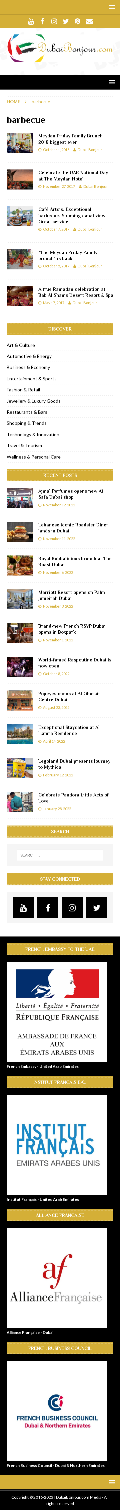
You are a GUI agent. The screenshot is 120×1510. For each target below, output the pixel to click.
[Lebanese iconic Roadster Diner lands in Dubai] (20, 532)
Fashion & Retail (23, 389)
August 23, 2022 (56, 707)
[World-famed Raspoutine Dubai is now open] (20, 667)
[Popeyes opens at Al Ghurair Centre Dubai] (20, 700)
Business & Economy (28, 367)
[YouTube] (31, 21)
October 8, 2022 (56, 673)
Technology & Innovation (33, 434)
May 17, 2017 (53, 302)
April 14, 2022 (54, 741)
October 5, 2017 (56, 266)
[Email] (89, 21)
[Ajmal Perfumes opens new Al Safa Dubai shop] (20, 498)
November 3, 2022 (58, 606)
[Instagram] (54, 21)
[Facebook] (42, 21)
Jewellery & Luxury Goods (34, 401)
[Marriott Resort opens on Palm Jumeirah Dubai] (20, 599)
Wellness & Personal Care (34, 457)
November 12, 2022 (59, 505)
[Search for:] (60, 855)
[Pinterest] (77, 21)
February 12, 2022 (58, 775)
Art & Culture (21, 345)
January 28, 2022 (57, 808)
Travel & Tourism (24, 445)
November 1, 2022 (58, 640)
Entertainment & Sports (32, 378)
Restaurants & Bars (27, 412)
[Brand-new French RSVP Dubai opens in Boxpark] (20, 633)
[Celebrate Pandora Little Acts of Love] (20, 802)
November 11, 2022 (59, 538)
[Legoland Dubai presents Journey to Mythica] (20, 768)
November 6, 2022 (58, 572)
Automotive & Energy (29, 356)
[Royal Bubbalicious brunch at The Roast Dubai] (20, 565)
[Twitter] (66, 21)
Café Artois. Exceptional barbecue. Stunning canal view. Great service (72, 215)
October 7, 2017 (56, 229)
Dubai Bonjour (90, 149)
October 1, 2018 (56, 149)
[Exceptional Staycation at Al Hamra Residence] (20, 734)
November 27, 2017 (59, 186)
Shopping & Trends (27, 423)
